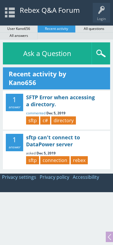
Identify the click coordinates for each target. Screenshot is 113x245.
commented (35, 113)
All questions (94, 28)
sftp (32, 120)
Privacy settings (19, 177)
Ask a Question (47, 53)
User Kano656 (18, 28)
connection (55, 160)
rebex (79, 160)
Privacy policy (54, 177)
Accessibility (86, 177)
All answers (19, 35)
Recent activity (56, 28)
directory (64, 120)
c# (45, 120)
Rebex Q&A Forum (50, 10)
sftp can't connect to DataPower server (53, 141)
